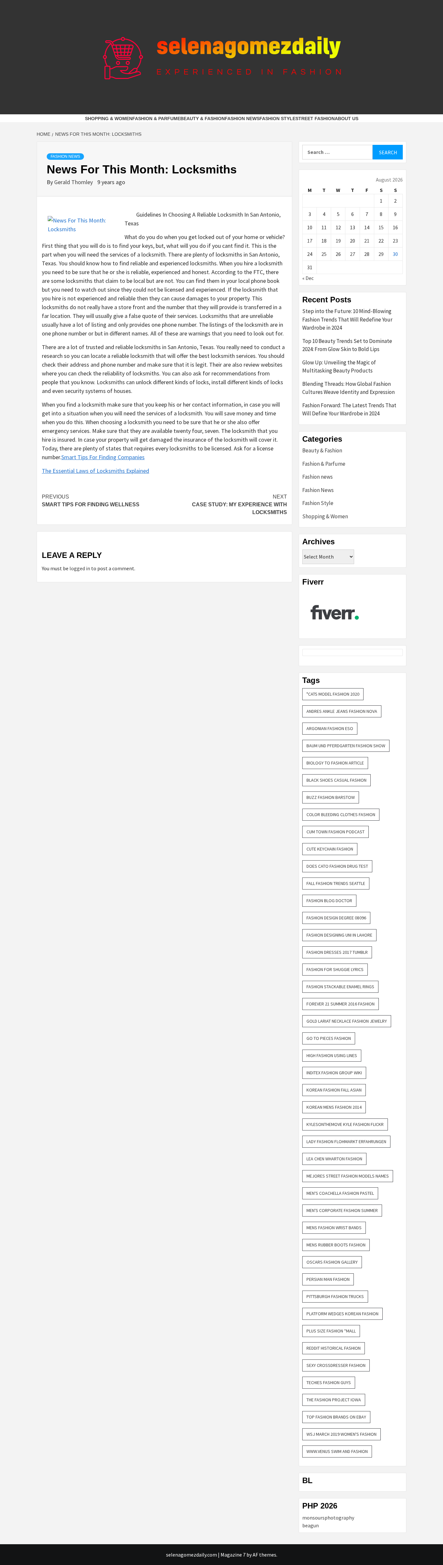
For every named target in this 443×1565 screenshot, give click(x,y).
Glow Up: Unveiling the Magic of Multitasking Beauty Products (339, 366)
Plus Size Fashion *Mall (331, 1331)
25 (324, 254)
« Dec (308, 278)
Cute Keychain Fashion (329, 849)
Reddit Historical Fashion (333, 1348)
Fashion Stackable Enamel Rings (340, 987)
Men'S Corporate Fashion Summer (342, 1210)
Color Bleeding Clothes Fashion (340, 814)
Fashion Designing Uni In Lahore (339, 935)
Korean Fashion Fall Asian (334, 1090)
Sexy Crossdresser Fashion (335, 1365)
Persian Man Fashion (328, 1279)
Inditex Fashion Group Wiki (334, 1073)
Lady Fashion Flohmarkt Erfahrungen (346, 1141)
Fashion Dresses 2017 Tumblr (337, 952)
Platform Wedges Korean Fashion (342, 1314)
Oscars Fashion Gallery (332, 1262)
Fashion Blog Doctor (329, 900)
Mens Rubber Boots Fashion (335, 1245)
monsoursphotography (328, 1517)
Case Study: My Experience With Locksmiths (239, 504)
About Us (346, 118)
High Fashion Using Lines (331, 1055)
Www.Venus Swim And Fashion (337, 1451)
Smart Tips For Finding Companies (103, 457)
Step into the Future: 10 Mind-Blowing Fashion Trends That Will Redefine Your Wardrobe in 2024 (347, 319)
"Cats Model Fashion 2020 (332, 694)
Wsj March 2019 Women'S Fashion (341, 1434)
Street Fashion (315, 118)
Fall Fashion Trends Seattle (335, 883)
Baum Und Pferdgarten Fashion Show (345, 746)
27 (352, 254)
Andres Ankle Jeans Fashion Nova (341, 711)
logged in (79, 568)
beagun (310, 1525)
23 (395, 240)
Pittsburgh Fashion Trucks (335, 1296)
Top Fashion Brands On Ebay (336, 1417)
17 (309, 240)
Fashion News (242, 118)
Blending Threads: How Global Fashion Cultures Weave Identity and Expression (348, 388)
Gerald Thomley (74, 182)
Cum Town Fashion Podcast (335, 832)
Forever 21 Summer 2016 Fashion (340, 1004)
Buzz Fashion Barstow (330, 797)
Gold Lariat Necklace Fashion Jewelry (346, 1021)
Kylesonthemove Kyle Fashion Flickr (345, 1124)
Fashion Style (277, 118)
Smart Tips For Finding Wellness (90, 500)
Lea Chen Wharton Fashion (334, 1159)
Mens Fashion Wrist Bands (334, 1228)
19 (338, 240)
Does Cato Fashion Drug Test (337, 866)
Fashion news (317, 476)
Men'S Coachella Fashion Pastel (340, 1193)
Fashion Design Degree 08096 (336, 918)
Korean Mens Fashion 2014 (334, 1107)
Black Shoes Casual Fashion (336, 780)
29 (381, 254)
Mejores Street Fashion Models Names (347, 1176)
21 (366, 240)
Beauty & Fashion (202, 118)
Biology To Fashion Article (335, 763)
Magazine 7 (233, 1554)
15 (381, 227)
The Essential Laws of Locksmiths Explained (95, 470)
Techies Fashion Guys (328, 1382)
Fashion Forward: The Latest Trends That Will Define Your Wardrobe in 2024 (349, 409)
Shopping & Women (108, 118)
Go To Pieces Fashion (328, 1038)
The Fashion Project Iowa (333, 1400)
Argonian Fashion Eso (329, 728)
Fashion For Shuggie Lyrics (335, 969)
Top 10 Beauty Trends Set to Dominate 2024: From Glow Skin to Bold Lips (347, 345)
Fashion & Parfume (156, 118)
